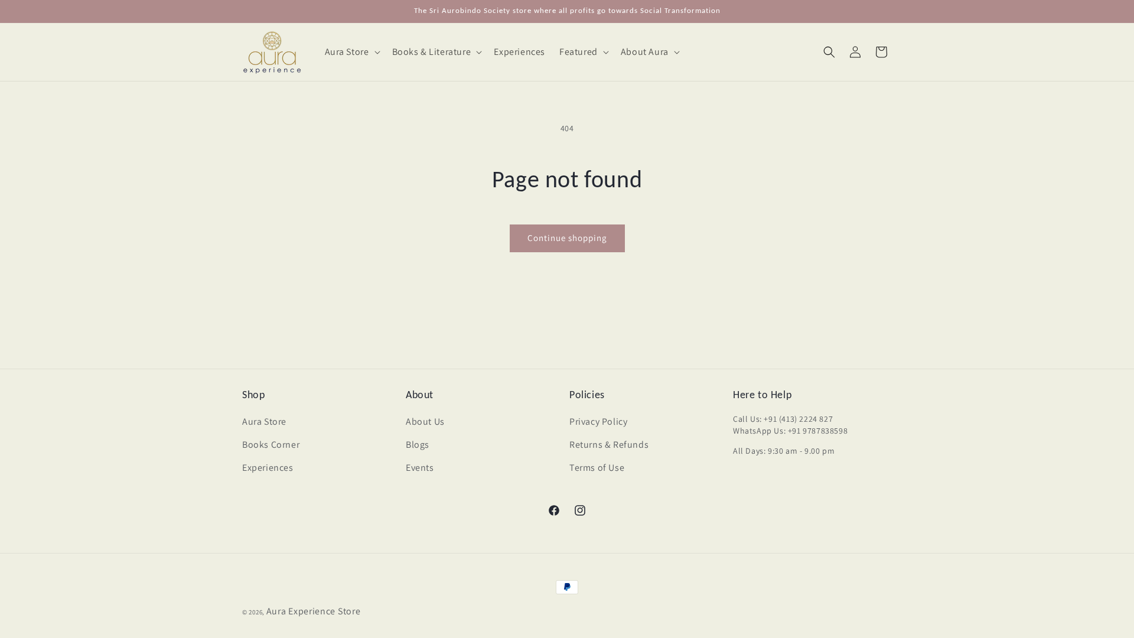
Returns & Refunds (609, 444)
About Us (425, 421)
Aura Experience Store (313, 611)
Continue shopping (567, 237)
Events (420, 467)
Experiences (268, 467)
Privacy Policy (598, 421)
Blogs (417, 444)
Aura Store (264, 421)
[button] (351, 52)
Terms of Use (596, 467)
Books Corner (270, 444)
